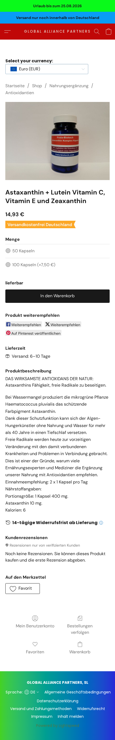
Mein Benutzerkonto (35, 626)
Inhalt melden (71, 716)
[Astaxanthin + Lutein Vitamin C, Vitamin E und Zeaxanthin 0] (57, 141)
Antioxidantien (19, 93)
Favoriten (35, 652)
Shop (37, 86)
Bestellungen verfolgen (80, 629)
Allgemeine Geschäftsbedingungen (77, 692)
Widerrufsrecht (91, 708)
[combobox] (46, 69)
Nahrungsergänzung (69, 86)
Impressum (41, 716)
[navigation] (21, 692)
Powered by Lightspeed (57, 725)
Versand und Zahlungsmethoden (41, 708)
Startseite (15, 86)
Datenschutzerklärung (57, 701)
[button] (57, 32)
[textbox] (28, 69)
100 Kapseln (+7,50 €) (33, 265)
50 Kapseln (23, 251)
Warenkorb (79, 652)
